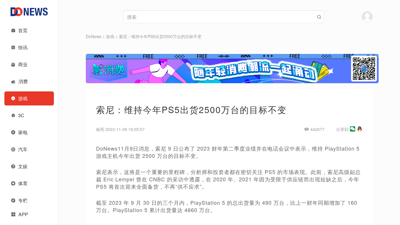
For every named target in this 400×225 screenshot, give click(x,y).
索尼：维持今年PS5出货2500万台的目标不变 (160, 36)
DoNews (93, 36)
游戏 (110, 36)
